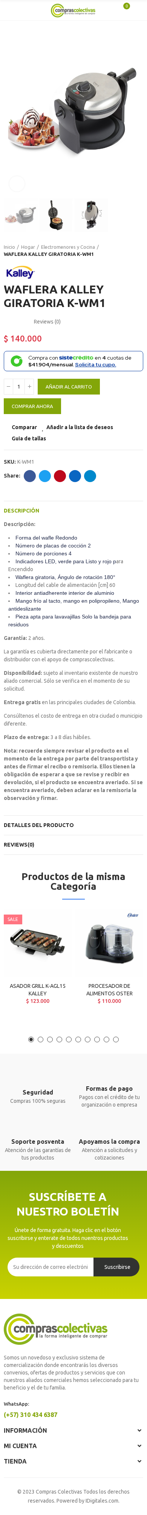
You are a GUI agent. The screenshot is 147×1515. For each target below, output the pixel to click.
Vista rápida (52, 952)
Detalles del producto (39, 825)
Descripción (21, 511)
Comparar (24, 427)
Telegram (90, 476)
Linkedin (75, 476)
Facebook (30, 476)
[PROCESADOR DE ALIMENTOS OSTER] (109, 943)
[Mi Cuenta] (135, 10)
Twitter (45, 476)
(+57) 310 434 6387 (30, 1414)
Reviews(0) (19, 845)
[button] (11, 110)
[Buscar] (22, 10)
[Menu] (11, 10)
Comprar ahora (32, 406)
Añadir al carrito (69, 386)
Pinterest (60, 476)
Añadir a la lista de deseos (79, 427)
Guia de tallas (29, 438)
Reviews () (47, 321)
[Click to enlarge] (16, 183)
